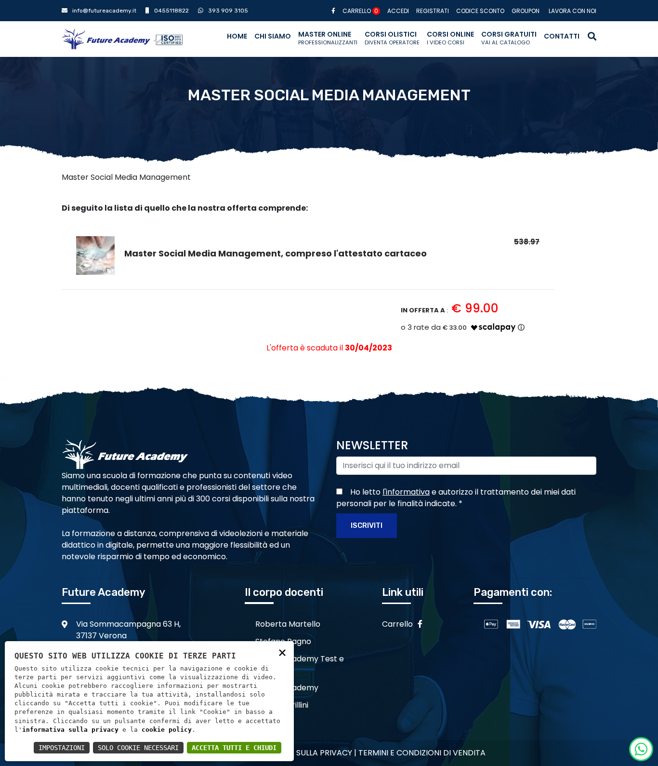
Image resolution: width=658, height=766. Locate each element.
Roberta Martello (287, 624)
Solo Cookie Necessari (138, 748)
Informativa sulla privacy (297, 752)
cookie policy (167, 729)
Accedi (398, 11)
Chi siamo (272, 36)
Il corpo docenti (284, 592)
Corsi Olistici (392, 37)
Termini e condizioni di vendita (422, 752)
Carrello (360, 11)
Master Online (327, 37)
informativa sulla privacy (70, 729)
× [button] (282, 652)
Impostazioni (62, 748)
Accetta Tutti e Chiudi (234, 748)
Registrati (432, 11)
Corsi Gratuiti (509, 37)
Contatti (561, 36)
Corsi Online (450, 37)
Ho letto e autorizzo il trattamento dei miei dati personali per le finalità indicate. (456, 497)
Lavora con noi (572, 11)
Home (237, 36)
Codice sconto (480, 11)
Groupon (526, 11)
